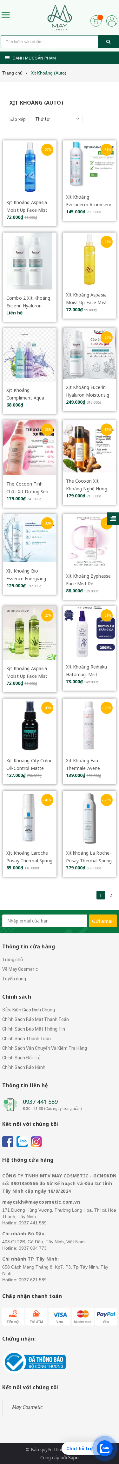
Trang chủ (12, 959)
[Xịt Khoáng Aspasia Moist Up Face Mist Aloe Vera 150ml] (29, 633)
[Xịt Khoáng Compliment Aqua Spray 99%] (29, 355)
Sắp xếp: (18, 119)
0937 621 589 (33, 1279)
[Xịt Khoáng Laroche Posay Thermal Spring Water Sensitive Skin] (29, 817)
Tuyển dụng (14, 978)
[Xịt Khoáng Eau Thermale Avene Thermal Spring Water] (89, 725)
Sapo (73, 1457)
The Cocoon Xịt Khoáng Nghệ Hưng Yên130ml (86, 488)
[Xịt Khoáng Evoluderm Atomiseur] (89, 164)
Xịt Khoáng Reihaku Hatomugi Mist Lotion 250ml (86, 674)
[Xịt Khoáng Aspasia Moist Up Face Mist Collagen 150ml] (29, 167)
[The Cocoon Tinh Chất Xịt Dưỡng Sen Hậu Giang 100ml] (29, 447)
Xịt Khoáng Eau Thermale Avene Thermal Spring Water (89, 768)
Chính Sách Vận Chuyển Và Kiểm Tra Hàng (44, 1048)
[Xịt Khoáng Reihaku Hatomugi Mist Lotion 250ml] (89, 632)
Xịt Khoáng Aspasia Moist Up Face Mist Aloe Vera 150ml (27, 676)
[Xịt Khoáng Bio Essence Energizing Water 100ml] (29, 538)
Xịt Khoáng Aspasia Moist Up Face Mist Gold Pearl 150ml (86, 302)
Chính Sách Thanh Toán (26, 1038)
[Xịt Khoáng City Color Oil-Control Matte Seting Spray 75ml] (29, 725)
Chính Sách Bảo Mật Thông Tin (33, 1029)
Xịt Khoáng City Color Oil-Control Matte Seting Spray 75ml (29, 768)
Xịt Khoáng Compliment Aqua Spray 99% (25, 397)
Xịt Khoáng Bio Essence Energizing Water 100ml (26, 578)
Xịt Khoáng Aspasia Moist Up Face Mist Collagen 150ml (27, 210)
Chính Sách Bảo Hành (23, 1067)
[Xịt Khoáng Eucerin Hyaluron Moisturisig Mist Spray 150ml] (89, 353)
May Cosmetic (27, 1407)
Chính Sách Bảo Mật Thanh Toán (35, 1019)
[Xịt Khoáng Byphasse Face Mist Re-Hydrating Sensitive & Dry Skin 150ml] (89, 541)
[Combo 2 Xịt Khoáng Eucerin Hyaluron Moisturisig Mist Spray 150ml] (29, 261)
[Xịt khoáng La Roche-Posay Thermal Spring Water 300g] (89, 817)
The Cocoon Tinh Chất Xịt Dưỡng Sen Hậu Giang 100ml (27, 491)
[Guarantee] (34, 1361)
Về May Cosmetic (20, 969)
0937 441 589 (40, 1101)
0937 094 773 (33, 1248)
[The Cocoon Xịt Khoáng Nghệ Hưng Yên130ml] (89, 446)
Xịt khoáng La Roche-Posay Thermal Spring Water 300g (89, 860)
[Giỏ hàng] (96, 20)
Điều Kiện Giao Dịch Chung (28, 1009)
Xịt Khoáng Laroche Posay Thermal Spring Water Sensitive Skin (29, 860)
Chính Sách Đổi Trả (21, 1057)
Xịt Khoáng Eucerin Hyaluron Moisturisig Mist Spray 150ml (87, 395)
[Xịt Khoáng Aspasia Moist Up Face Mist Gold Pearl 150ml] (89, 259)
